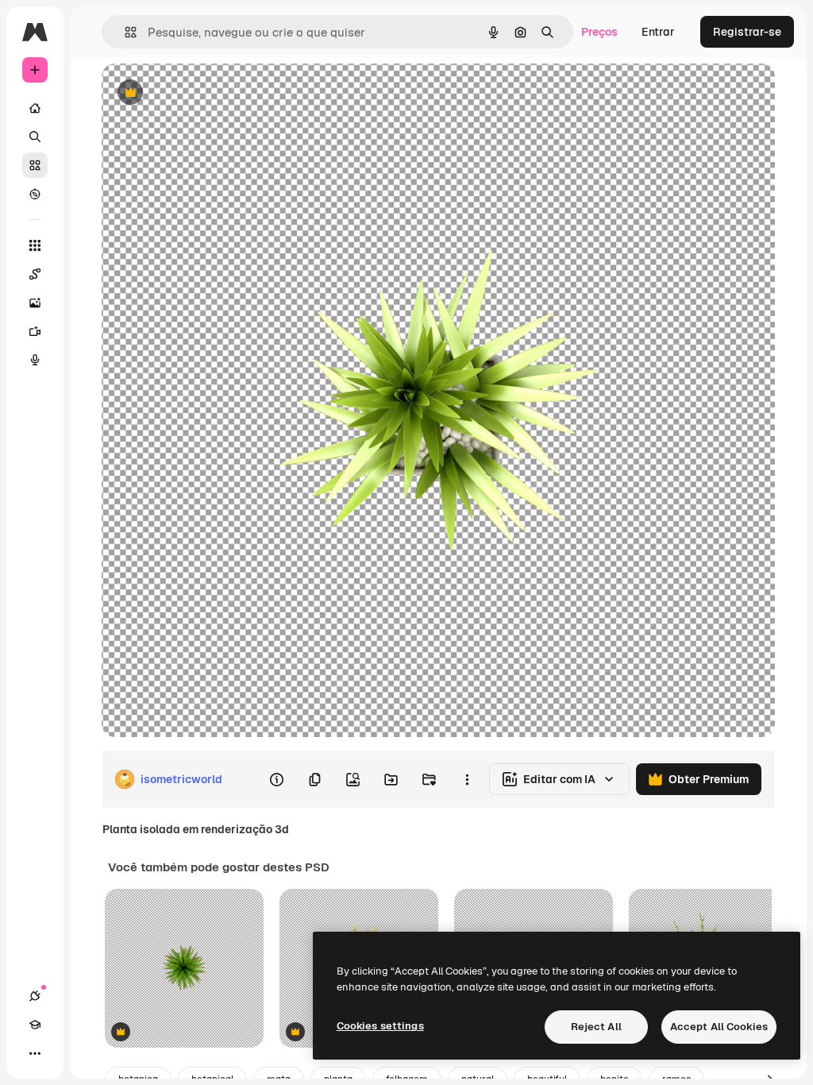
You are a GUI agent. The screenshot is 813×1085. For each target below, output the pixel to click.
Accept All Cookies (719, 1026)
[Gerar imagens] (35, 302)
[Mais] (35, 1053)
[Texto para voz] (35, 360)
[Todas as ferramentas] (35, 245)
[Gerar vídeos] (35, 331)
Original (203, 93)
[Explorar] (35, 194)
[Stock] (35, 165)
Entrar (658, 32)
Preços (599, 32)
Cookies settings (380, 1026)
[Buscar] (35, 136)
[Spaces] (35, 274)
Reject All (596, 1026)
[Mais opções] (467, 779)
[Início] (35, 108)
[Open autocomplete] (124, 32)
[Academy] (35, 1024)
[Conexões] (35, 996)
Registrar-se (747, 32)
